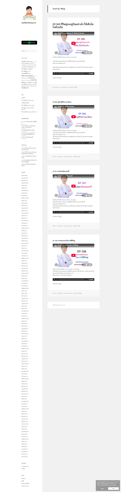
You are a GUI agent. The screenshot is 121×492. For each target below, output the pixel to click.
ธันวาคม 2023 (24, 255)
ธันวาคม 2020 (24, 346)
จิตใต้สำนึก (23, 78)
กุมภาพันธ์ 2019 (24, 401)
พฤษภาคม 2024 (24, 243)
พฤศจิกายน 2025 (25, 198)
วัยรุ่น (22, 84)
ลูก (36, 82)
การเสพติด (26, 65)
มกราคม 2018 (24, 434)
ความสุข (24, 71)
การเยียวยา (32, 63)
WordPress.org (25, 486)
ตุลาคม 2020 (24, 351)
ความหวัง (29, 71)
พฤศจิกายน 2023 (25, 258)
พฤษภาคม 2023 (24, 273)
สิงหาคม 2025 (24, 205)
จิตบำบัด (34, 76)
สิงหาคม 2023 (24, 265)
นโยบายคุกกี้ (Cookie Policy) (27, 100)
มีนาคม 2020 (24, 368)
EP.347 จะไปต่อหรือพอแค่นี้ (27, 137)
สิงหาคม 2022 (24, 296)
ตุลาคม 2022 (24, 291)
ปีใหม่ (23, 82)
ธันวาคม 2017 (24, 436)
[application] (73, 73)
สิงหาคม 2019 (24, 386)
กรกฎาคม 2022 (24, 298)
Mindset (30, 61)
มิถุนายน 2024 (24, 240)
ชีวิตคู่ (76, 87)
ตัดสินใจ (33, 78)
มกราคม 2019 (24, 404)
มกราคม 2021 (24, 343)
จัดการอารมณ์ (26, 75)
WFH (22, 63)
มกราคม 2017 (24, 454)
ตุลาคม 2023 (24, 260)
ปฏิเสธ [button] (102, 488)
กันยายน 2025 (24, 203)
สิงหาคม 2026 (24, 175)
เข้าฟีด (22, 481)
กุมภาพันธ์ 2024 (24, 250)
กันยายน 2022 (24, 293)
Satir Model (35, 61)
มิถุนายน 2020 (24, 361)
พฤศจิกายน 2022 (25, 288)
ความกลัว (34, 65)
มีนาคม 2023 (24, 278)
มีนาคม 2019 (24, 399)
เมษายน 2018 (24, 426)
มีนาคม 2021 (24, 338)
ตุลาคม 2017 (24, 441)
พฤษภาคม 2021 (24, 333)
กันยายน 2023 (24, 263)
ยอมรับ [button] (113, 488)
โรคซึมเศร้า (25, 88)
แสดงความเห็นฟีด (25, 483)
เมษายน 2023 (24, 276)
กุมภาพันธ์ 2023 (24, 281)
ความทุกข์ (34, 67)
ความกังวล (24, 67)
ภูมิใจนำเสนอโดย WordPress (59, 305)
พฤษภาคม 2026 (24, 183)
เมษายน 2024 (24, 245)
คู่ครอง (75, 226)
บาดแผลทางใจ (28, 80)
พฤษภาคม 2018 (24, 424)
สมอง (35, 84)
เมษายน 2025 (24, 215)
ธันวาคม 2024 (24, 225)
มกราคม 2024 (24, 253)
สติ (33, 84)
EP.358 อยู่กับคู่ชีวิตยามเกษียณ (27, 130)
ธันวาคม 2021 (24, 316)
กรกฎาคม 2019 (24, 389)
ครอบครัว (30, 65)
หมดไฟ (29, 86)
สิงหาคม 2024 (24, 235)
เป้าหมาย (35, 86)
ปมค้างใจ (34, 80)
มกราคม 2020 (24, 373)
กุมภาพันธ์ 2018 (24, 431)
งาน (30, 73)
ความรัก (23, 69)
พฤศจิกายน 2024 (25, 228)
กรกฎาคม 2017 (24, 449)
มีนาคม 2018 (24, 429)
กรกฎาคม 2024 (24, 238)
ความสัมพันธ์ (30, 69)
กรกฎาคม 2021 (24, 328)
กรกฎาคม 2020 (24, 358)
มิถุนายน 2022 (24, 301)
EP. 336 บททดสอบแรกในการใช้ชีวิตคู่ (64, 241)
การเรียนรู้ (23, 65)
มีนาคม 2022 (24, 308)
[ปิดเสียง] (89, 73)
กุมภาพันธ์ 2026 (24, 190)
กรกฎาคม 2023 (24, 268)
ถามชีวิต (23, 98)
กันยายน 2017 (24, 444)
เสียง (55, 156)
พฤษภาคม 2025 (24, 213)
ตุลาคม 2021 (24, 321)
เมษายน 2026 (24, 185)
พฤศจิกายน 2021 (25, 318)
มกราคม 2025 (24, 223)
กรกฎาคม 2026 (24, 178)
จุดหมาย (26, 78)
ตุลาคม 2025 (24, 200)
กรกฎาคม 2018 (24, 419)
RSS (60, 78)
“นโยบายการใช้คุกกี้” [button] (111, 485)
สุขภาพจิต (26, 86)
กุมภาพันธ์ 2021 (24, 341)
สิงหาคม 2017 (24, 446)
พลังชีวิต (26, 82)
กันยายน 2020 (24, 353)
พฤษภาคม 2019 (24, 394)
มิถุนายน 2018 (24, 421)
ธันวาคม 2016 (24, 456)
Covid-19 (24, 62)
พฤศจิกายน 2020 (25, 348)
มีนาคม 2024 (24, 248)
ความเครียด (24, 73)
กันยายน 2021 (24, 323)
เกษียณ (32, 86)
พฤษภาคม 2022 (24, 303)
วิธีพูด (28, 84)
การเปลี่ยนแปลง (27, 63)
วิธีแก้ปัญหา (31, 84)
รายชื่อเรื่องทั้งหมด (25, 103)
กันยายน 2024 (24, 233)
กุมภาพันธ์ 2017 (24, 451)
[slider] (92, 73)
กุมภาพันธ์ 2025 (24, 220)
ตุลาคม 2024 (24, 230)
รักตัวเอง (33, 82)
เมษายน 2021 (24, 336)
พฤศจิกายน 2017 (25, 439)
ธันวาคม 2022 (24, 286)
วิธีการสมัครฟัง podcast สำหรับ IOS (29, 112)
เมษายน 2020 (24, 366)
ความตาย (30, 67)
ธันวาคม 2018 (24, 406)
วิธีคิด (25, 84)
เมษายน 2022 (24, 306)
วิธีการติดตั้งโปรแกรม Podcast (27, 105)
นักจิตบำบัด (23, 80)
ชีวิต (29, 78)
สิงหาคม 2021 (24, 326)
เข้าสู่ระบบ (23, 478)
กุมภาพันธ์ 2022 (24, 311)
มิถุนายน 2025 (24, 210)
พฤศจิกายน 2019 (25, 378)
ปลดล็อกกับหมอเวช (28, 23)
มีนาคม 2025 (24, 218)
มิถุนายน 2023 (24, 271)
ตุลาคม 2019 (24, 381)
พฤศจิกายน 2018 (25, 409)
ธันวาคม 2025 (24, 195)
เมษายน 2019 (24, 396)
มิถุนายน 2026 (24, 180)
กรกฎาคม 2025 (24, 208)
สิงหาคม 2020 (24, 356)
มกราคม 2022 (24, 313)
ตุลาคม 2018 (24, 411)
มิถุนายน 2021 (24, 331)
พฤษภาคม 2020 (24, 363)
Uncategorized (24, 466)
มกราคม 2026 (24, 193)
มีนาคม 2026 (24, 188)
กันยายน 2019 (24, 383)
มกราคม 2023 (24, 283)
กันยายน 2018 (24, 414)
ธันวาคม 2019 (24, 376)
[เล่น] (54, 73)
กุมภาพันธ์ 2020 (24, 371)
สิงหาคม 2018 (24, 416)
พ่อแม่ (29, 82)
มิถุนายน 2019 (24, 391)
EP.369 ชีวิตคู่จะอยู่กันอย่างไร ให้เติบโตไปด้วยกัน (73, 26)
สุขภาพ (22, 86)
